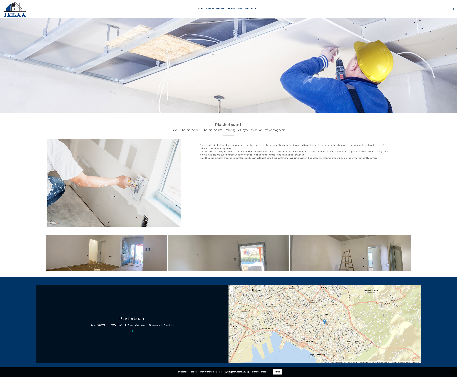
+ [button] (232, 288)
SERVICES (220, 9)
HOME (200, 9)
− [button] (232, 291)
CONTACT (249, 9)
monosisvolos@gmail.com (163, 325)
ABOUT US (209, 9)
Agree (277, 372)
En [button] (256, 9)
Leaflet (327, 362)
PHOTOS (231, 9)
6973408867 (99, 325)
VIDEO (240, 9)
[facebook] (453, 9)
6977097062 (116, 325)
